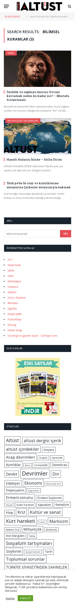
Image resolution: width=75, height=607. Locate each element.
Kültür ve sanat (45, 512)
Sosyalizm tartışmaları (29, 543)
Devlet (11, 474)
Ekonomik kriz (53, 483)
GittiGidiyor (14, 281)
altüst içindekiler (22, 449)
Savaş (32, 536)
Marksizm (58, 521)
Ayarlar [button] (10, 598)
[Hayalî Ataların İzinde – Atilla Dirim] (37, 136)
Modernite (51, 529)
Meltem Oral (12, 529)
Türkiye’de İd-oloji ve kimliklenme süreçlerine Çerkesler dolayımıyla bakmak (39, 185)
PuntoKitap (14, 319)
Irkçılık (9, 505)
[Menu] (6, 6)
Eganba (12, 308)
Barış (27, 465)
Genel (11, 53)
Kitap (9, 512)
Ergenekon (33, 490)
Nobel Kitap (15, 330)
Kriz (21, 512)
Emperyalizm (15, 490)
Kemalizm (62, 504)
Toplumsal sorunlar (25, 559)
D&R (10, 276)
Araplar (43, 457)
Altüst (12, 440)
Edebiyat (13, 483)
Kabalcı (12, 292)
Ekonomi (33, 483)
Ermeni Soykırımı (50, 498)
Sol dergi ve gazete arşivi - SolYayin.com (32, 335)
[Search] (69, 6)
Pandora (13, 287)
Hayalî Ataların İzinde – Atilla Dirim (34, 159)
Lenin (42, 522)
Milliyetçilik (32, 529)
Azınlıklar (13, 464)
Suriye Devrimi (33, 552)
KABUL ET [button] (25, 598)
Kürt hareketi (20, 521)
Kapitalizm (44, 505)
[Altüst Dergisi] (39, 6)
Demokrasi (59, 465)
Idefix (11, 270)
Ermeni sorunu (19, 497)
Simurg (12, 325)
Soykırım (13, 551)
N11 (10, 259)
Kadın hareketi (25, 505)
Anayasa (48, 449)
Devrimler (35, 473)
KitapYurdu (14, 265)
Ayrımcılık (57, 457)
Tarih (48, 551)
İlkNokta (13, 303)
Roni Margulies (15, 536)
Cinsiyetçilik (41, 465)
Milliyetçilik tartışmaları (23, 120)
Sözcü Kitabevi (17, 297)
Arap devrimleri (20, 457)
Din (55, 474)
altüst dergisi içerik (42, 440)
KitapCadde (15, 314)
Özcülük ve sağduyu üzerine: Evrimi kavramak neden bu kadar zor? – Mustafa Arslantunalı (38, 96)
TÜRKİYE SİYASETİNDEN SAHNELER (36, 567)
